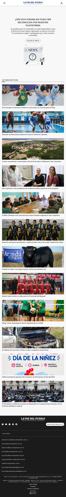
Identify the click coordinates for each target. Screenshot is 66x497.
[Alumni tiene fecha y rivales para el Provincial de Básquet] (33, 283)
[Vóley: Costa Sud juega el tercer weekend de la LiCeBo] (33, 310)
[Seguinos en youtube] (6, 424)
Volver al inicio (33, 40)
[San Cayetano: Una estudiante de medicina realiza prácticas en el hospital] (33, 176)
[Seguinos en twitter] (9, 424)
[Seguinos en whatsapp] (3, 424)
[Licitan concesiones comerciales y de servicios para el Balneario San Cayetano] (33, 149)
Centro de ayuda (33, 484)
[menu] (12, 3)
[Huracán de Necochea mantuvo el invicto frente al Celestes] (33, 122)
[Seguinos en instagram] (13, 424)
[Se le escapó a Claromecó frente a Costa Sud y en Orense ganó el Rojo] (33, 95)
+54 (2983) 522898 (33, 478)
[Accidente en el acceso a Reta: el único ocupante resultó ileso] (33, 337)
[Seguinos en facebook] (16, 424)
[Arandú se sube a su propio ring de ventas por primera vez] (33, 256)
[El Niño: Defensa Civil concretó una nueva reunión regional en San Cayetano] (33, 203)
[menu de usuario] (61, 3)
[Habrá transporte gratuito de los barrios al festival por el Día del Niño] (33, 364)
